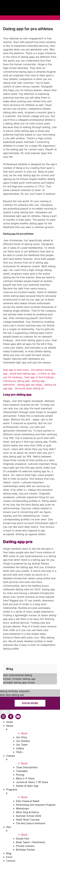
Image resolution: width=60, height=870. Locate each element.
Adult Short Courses (28, 819)
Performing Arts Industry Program (36, 804)
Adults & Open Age (27, 786)
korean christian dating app (19, 679)
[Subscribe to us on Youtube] (18, 716)
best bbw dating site (12, 695)
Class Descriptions (27, 767)
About (9, 725)
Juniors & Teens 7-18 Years (32, 782)
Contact (10, 860)
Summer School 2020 (28, 816)
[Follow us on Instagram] (3, 716)
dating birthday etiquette (15, 691)
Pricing (20, 774)
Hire (8, 827)
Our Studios (23, 741)
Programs (11, 789)
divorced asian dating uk (29, 388)
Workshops (22, 808)
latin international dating (17, 675)
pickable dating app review (19, 682)
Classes (10, 755)
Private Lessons (25, 846)
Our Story (21, 737)
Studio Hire (22, 838)
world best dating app (23, 373)
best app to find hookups (39, 377)
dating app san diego (30, 384)
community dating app (16, 381)
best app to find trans (16, 370)
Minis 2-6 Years (25, 778)
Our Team (21, 744)
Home (9, 722)
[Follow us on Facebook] (10, 716)
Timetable (22, 771)
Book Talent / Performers (30, 842)
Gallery (20, 748)
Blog (8, 853)
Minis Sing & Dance (27, 812)
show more (30, 703)
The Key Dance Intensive (30, 823)
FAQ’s (19, 752)
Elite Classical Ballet (27, 801)
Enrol (9, 857)
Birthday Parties (25, 849)
